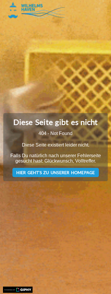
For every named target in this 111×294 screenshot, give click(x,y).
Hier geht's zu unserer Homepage (55, 172)
